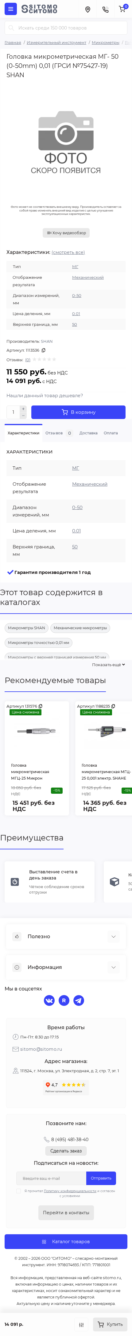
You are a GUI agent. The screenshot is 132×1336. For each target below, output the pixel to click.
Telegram (79, 1001)
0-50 (76, 295)
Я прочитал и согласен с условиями (70, 1193)
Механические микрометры (80, 628)
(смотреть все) (68, 252)
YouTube (65, 1001)
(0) (27, 360)
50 (74, 324)
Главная (13, 42)
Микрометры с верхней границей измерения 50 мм (57, 657)
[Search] (11, 28)
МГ (75, 266)
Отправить (101, 1178)
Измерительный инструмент (56, 42)
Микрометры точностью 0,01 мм (38, 642)
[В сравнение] (81, 1324)
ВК (50, 1001)
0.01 (76, 313)
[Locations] (87, 9)
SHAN (47, 341)
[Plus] (23, 408)
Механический (88, 277)
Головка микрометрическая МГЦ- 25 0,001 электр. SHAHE (106, 772)
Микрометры (105, 42)
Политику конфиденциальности (70, 1191)
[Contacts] (105, 9)
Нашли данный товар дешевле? (44, 395)
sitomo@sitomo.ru (41, 1049)
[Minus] (23, 416)
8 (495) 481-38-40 (69, 1139)
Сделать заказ (66, 1151)
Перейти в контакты (66, 1212)
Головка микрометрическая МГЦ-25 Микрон (30, 772)
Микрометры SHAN (26, 628)
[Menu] (11, 9)
